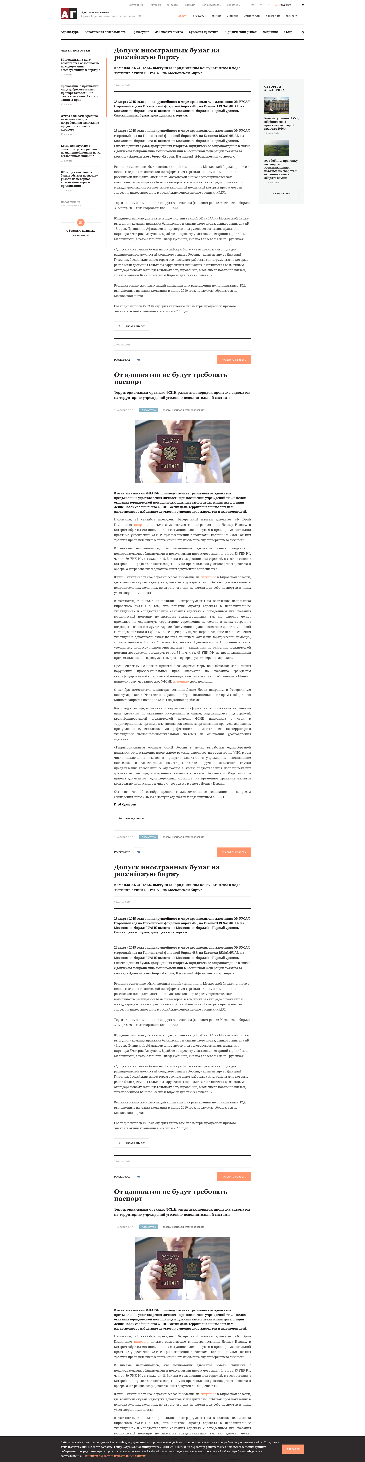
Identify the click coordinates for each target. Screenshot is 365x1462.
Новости (182, 16)
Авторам (156, 4)
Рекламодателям (211, 4)
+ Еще (288, 32)
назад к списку (135, 326)
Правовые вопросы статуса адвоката (182, 410)
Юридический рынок (240, 32)
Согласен (293, 1449)
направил (141, 525)
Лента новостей (75, 50)
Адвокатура (70, 32)
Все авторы (233, 4)
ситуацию (208, 577)
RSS (268, 4)
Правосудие (140, 32)
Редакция (189, 4)
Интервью (233, 16)
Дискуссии (199, 16)
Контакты (172, 4)
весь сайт (291, 16)
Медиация (270, 32)
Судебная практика (203, 32)
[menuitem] (70, 32)
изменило (181, 681)
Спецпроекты (252, 16)
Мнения (216, 16)
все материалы (281, 193)
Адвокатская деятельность (105, 32)
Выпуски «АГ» (137, 4)
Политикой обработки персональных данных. (114, 1456)
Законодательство (169, 32)
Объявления (273, 16)
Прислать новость (234, 359)
